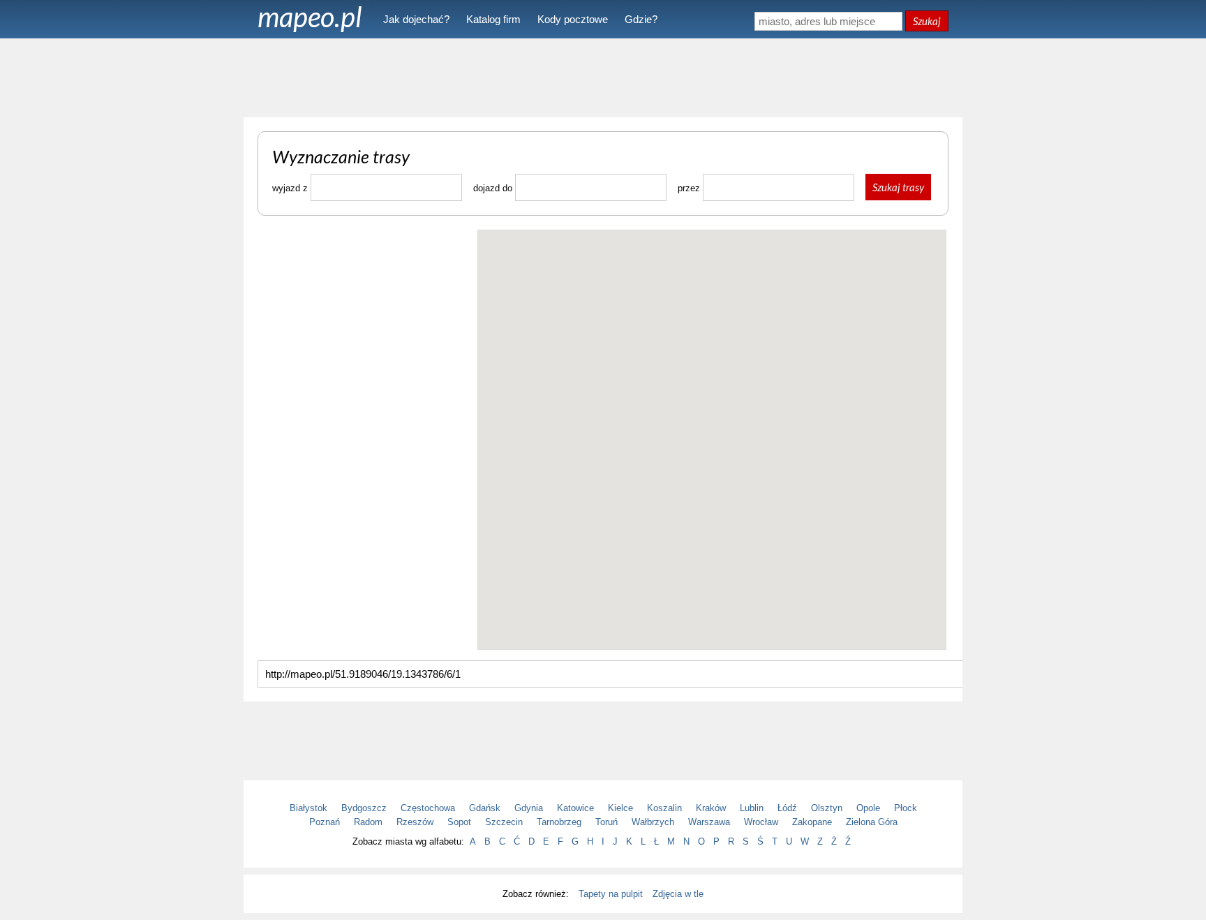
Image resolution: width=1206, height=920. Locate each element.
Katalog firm (493, 19)
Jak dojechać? (416, 19)
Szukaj (927, 21)
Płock (905, 808)
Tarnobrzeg (559, 822)
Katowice (575, 808)
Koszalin (664, 808)
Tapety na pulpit (611, 894)
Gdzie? (641, 19)
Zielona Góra (872, 822)
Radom (368, 822)
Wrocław (761, 822)
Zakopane (812, 822)
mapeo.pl (310, 17)
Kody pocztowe (572, 19)
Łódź (787, 808)
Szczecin (504, 822)
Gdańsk (484, 808)
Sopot (459, 822)
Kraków (711, 808)
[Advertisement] (603, 76)
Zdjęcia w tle (678, 894)
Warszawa (709, 822)
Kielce (620, 808)
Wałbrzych (653, 822)
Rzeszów (414, 822)
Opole (868, 808)
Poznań (324, 822)
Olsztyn (826, 808)
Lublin (752, 808)
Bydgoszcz (364, 808)
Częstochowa (428, 808)
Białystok (308, 808)
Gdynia (528, 808)
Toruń (606, 822)
